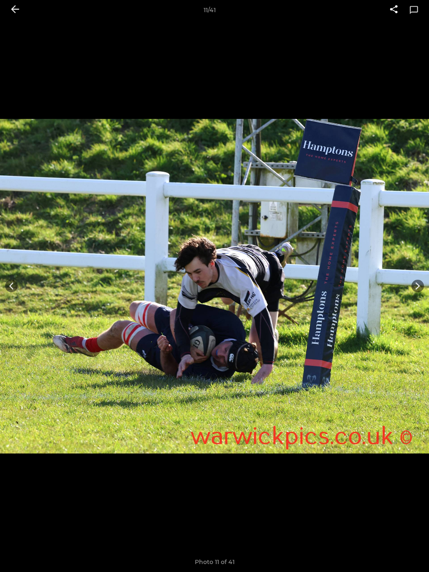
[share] (394, 10)
